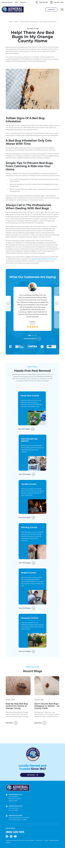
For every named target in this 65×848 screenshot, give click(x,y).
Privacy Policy (39, 840)
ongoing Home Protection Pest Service (44, 259)
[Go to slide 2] (32, 335)
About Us (23, 2)
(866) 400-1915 (13, 800)
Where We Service (7, 2)
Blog (16, 2)
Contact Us (51, 9)
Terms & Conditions (29, 840)
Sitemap (47, 840)
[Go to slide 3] (35, 335)
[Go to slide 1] (29, 335)
